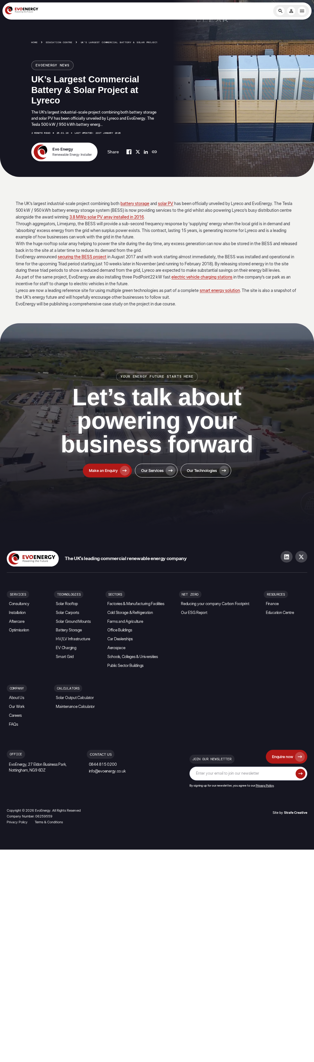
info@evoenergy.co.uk (107, 771)
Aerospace (116, 648)
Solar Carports (67, 613)
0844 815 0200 (103, 765)
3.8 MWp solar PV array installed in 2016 (106, 217)
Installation (17, 613)
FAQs (13, 725)
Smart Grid (64, 657)
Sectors (115, 594)
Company (17, 688)
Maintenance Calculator (75, 707)
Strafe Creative (295, 812)
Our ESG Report (194, 613)
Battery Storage (69, 630)
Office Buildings (119, 630)
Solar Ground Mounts (73, 622)
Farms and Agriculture (125, 622)
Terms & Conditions (49, 822)
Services (18, 594)
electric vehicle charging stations (201, 277)
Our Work (17, 707)
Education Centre (59, 42)
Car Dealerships (120, 639)
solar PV (165, 203)
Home (34, 42)
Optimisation (19, 630)
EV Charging (66, 648)
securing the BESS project (82, 257)
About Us (16, 698)
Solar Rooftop (67, 604)
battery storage (135, 203)
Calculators (68, 688)
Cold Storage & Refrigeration (130, 613)
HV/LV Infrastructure (73, 639)
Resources (276, 594)
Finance (272, 604)
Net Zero (190, 594)
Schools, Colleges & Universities (132, 657)
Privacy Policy (265, 785)
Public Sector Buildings (125, 666)
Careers (15, 716)
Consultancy (19, 604)
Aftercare (17, 622)
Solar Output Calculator (75, 698)
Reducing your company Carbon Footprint (215, 604)
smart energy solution (220, 290)
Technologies (69, 594)
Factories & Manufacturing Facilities (135, 604)
